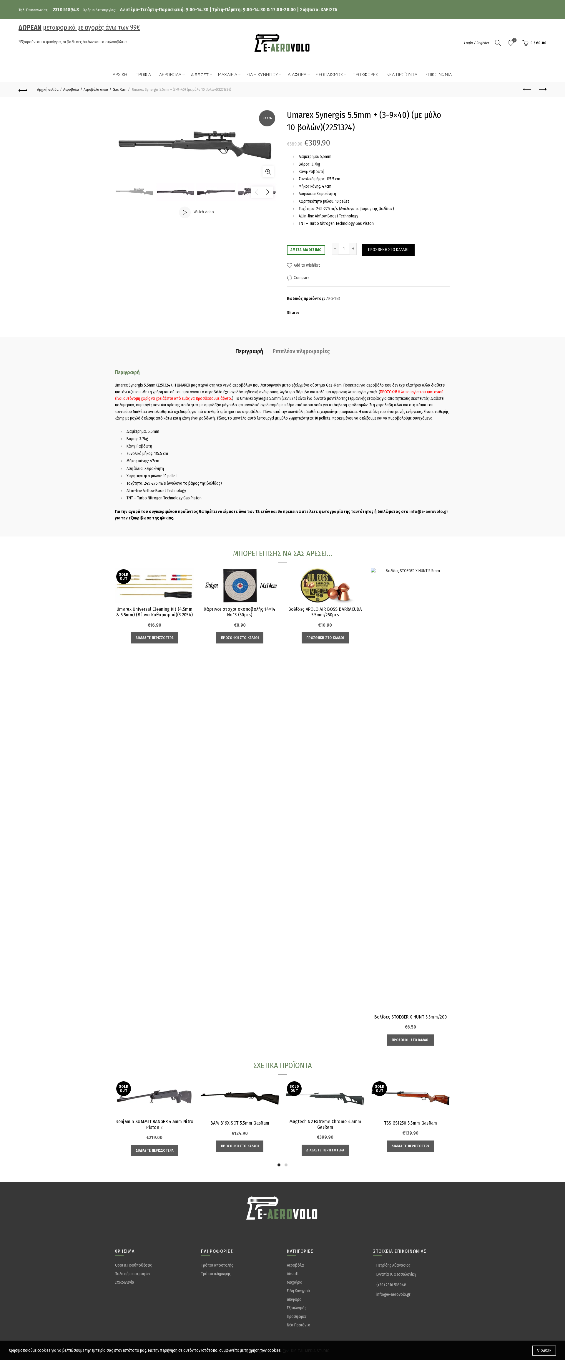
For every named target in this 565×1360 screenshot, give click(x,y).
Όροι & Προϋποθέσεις (133, 1265)
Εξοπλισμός (329, 74)
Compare (302, 277)
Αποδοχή (544, 1351)
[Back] (23, 89)
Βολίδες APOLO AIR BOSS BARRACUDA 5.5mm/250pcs (325, 612)
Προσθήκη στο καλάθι (388, 249)
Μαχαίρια (227, 74)
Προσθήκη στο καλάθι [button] (240, 638)
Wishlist (514, 40)
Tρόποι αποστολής (217, 1265)
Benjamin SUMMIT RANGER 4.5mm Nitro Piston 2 (154, 1124)
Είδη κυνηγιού (262, 74)
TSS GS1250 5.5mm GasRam (410, 1123)
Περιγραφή (249, 351)
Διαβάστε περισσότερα (154, 638)
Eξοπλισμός (296, 1308)
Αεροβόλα (170, 74)
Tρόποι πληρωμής (216, 1273)
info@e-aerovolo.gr (428, 511)
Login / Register (476, 43)
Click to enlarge (268, 171)
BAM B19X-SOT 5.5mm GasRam (240, 1123)
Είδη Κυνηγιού (298, 1290)
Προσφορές (365, 74)
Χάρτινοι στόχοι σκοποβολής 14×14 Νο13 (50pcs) (240, 612)
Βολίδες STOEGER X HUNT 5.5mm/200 (410, 1017)
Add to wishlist (307, 265)
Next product (542, 89)
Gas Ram (120, 89)
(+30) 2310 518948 (391, 1285)
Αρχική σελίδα (48, 89)
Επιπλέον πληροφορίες (301, 351)
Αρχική (120, 74)
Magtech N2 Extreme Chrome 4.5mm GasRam (325, 1124)
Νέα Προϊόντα (402, 74)
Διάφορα (297, 74)
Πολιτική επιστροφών (132, 1273)
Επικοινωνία (439, 74)
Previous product (527, 89)
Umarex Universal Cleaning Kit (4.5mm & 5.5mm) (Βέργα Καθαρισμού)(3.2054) (154, 612)
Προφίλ (143, 74)
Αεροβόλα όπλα (96, 89)
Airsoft (200, 74)
